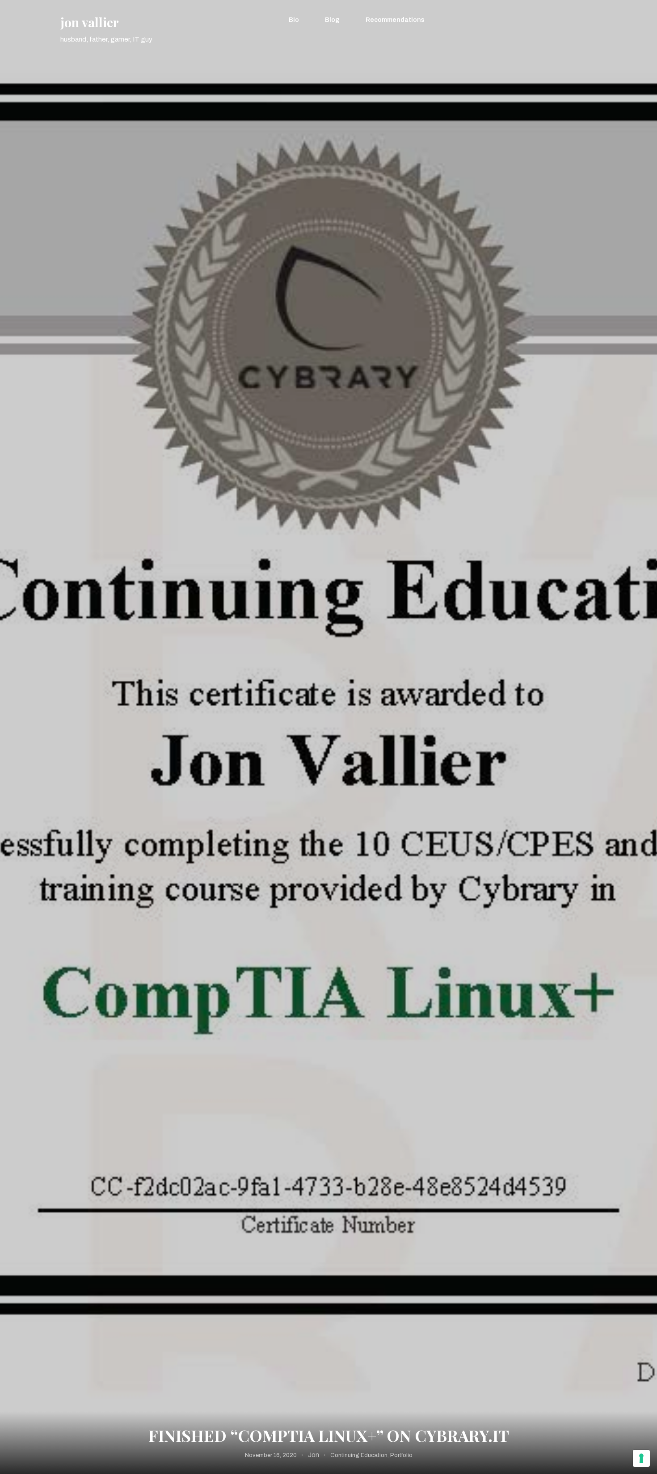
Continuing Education (358, 1455)
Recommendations (395, 20)
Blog (332, 20)
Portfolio (401, 1455)
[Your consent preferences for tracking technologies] (641, 1458)
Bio (294, 20)
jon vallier (89, 22)
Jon (313, 1455)
